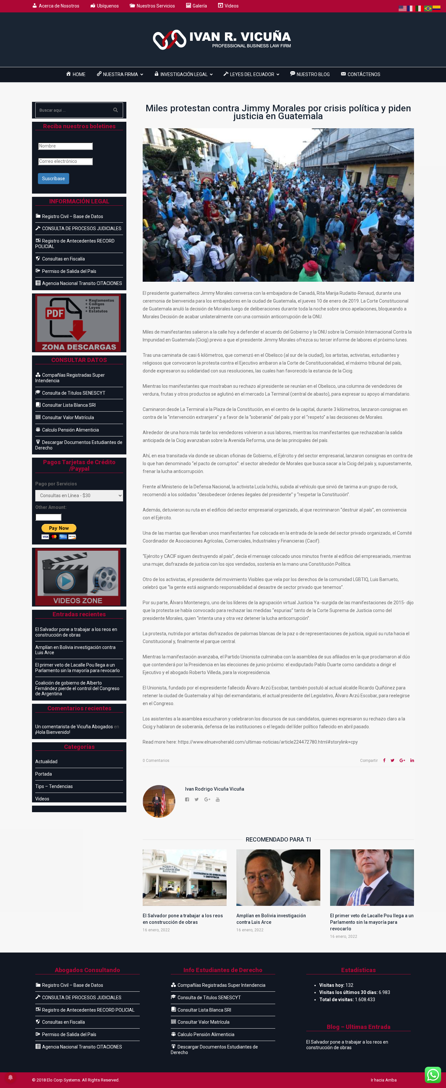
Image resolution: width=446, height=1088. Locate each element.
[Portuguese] (428, 8)
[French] (411, 8)
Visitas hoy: (332, 985)
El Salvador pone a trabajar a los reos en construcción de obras (76, 632)
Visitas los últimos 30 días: (349, 992)
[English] (403, 8)
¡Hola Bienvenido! (52, 732)
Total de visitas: (337, 999)
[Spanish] (437, 8)
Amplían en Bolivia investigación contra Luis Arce (75, 650)
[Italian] (420, 8)
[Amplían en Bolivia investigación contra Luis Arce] (278, 877)
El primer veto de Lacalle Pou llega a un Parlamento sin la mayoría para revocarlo (372, 922)
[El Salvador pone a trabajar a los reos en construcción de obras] (185, 877)
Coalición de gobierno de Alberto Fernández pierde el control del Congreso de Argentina (77, 688)
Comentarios (156, 760)
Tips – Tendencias (54, 786)
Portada (43, 774)
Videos (42, 798)
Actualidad (46, 761)
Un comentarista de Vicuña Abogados (74, 726)
